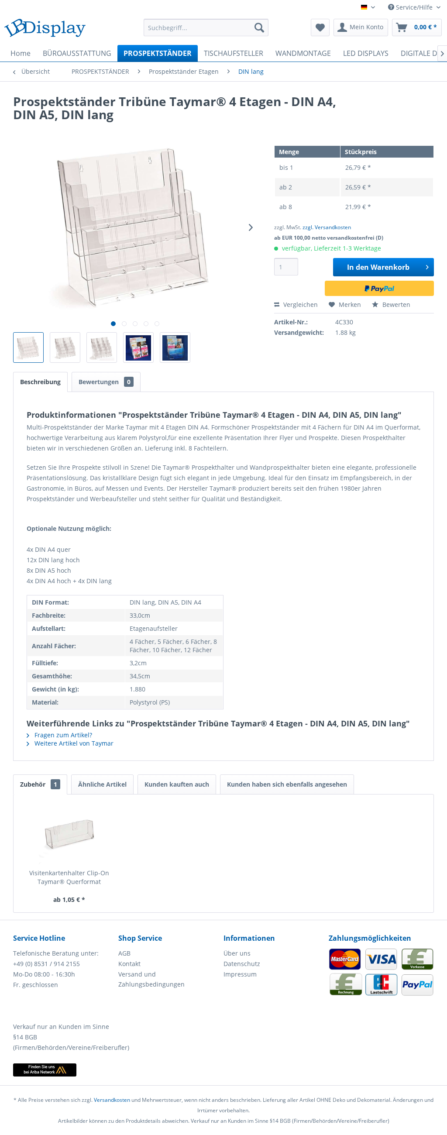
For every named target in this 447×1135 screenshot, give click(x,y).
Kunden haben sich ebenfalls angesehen (287, 784)
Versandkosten (112, 1100)
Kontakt (129, 964)
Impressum (240, 974)
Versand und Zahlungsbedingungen (151, 979)
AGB (124, 953)
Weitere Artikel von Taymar (73, 743)
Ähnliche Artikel (102, 784)
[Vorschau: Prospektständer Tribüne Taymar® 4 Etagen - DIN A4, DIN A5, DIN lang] (28, 347)
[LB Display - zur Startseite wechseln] (45, 30)
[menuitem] (206, 27)
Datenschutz (242, 964)
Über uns (237, 953)
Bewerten (395, 304)
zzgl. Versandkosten (327, 227)
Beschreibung (40, 382)
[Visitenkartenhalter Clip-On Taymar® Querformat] (69, 833)
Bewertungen (105, 382)
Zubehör (38, 784)
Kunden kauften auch (176, 784)
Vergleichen (300, 304)
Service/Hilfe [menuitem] (414, 7)
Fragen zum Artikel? (62, 735)
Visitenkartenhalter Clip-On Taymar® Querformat (69, 877)
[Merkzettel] (320, 27)
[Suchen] (259, 27)
